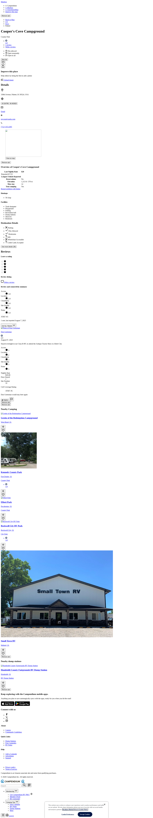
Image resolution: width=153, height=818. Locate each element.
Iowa (7, 24)
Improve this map (11, 12)
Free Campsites (10, 743)
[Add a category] (29, 785)
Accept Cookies (85, 814)
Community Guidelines (13, 732)
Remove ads (6, 16)
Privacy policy (10, 767)
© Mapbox (9, 8)
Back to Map (10, 20)
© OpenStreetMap (11, 10)
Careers (8, 730)
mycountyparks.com (8, 119)
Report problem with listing (10, 189)
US (6, 22)
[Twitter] (6, 718)
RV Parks (8, 745)
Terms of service (11, 769)
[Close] (104, 804)
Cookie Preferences (67, 814)
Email (3, 111)
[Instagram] (6, 721)
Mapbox (4, 2)
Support (8, 758)
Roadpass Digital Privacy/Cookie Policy (75, 809)
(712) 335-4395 (6, 127)
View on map (10, 158)
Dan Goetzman (6, 332)
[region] (76, 810)
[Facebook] (6, 715)
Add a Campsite (11, 754)
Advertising (9, 756)
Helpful (5, 400)
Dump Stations (10, 741)
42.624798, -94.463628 (9, 103)
